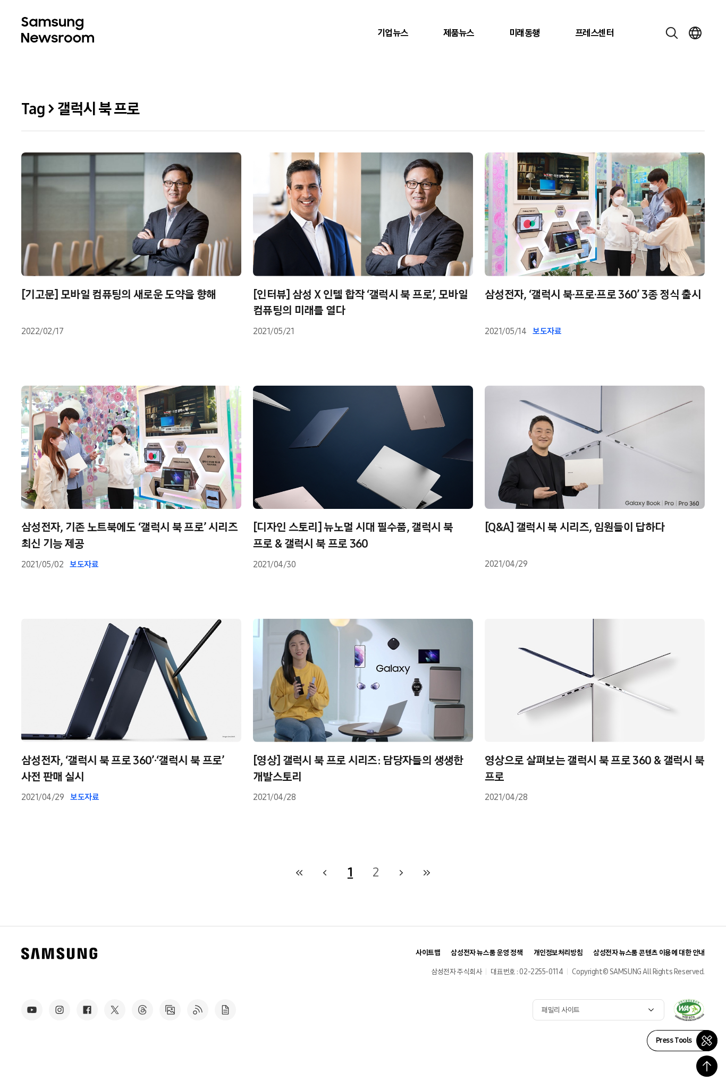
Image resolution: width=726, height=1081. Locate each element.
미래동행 (524, 33)
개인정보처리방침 (558, 952)
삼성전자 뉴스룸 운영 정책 (486, 952)
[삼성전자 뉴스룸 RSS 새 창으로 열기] (197, 1009)
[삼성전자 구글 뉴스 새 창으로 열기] (225, 1009)
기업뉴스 (392, 33)
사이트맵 (428, 952)
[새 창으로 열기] (689, 1010)
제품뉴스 (458, 33)
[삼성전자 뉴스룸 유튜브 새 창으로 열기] (32, 1009)
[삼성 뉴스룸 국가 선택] (695, 32)
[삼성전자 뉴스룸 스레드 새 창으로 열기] (142, 1009)
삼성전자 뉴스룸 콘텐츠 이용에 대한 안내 (649, 952)
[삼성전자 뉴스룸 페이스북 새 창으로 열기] (87, 1009)
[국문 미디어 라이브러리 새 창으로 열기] (170, 1009)
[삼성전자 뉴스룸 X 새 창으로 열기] (114, 1009)
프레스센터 (594, 33)
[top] (706, 1066)
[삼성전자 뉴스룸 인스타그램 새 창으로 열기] (59, 1009)
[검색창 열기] (671, 32)
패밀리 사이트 (561, 1010)
